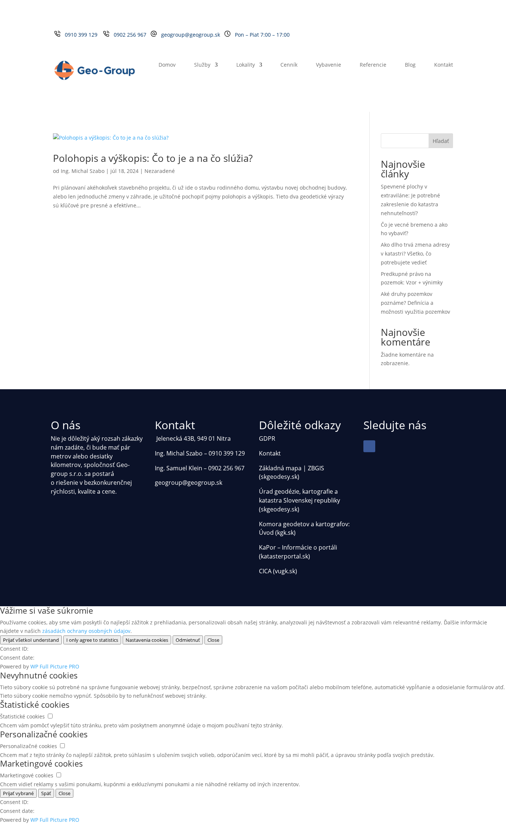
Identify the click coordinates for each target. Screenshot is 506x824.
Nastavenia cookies (147, 640)
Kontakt (443, 65)
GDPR (267, 438)
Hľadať (441, 140)
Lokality (245, 65)
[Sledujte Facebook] (369, 446)
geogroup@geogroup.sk (190, 34)
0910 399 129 (82, 34)
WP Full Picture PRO (54, 666)
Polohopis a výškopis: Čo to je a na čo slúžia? (153, 158)
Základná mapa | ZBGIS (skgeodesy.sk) (291, 472)
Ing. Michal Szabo (82, 170)
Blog (410, 65)
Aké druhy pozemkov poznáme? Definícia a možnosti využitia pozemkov (415, 302)
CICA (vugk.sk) (278, 571)
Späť (46, 793)
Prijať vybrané (18, 793)
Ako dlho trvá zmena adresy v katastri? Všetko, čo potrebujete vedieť (415, 253)
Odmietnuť (188, 640)
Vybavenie (328, 65)
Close (213, 640)
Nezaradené (159, 170)
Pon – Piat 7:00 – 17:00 (262, 34)
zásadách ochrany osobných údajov (86, 630)
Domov (167, 65)
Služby (202, 65)
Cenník (288, 65)
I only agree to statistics (92, 640)
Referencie (373, 65)
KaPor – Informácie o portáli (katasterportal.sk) (298, 551)
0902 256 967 (131, 34)
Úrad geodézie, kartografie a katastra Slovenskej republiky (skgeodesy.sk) (299, 500)
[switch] (50, 716)
